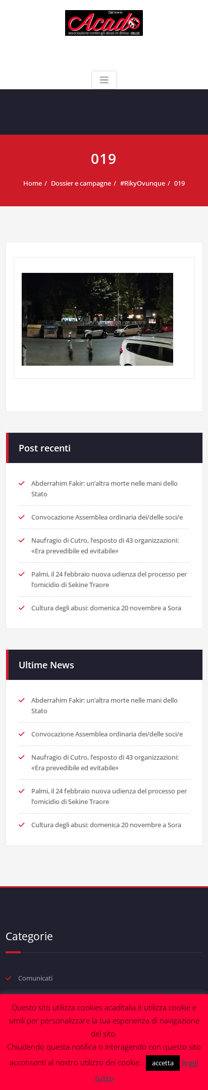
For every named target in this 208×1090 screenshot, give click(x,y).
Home (32, 183)
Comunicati (35, 978)
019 (179, 183)
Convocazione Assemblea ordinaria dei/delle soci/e (107, 517)
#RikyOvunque (142, 183)
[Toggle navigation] (104, 80)
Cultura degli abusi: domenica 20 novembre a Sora (106, 607)
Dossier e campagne (81, 183)
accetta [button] (163, 1062)
